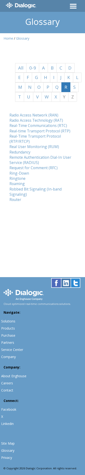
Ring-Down (19, 173)
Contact (7, 390)
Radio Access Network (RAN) (33, 115)
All (20, 68)
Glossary (22, 38)
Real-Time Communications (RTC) (38, 125)
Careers (7, 383)
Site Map (8, 443)
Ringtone (17, 178)
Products (8, 328)
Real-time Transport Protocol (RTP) (39, 131)
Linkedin (7, 423)
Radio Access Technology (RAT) (36, 120)
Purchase (8, 335)
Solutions (8, 321)
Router (15, 199)
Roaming (17, 183)
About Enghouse (13, 376)
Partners (7, 342)
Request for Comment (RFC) (33, 167)
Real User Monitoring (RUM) (34, 146)
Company (8, 356)
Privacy (6, 457)
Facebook (8, 409)
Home (8, 38)
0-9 (32, 68)
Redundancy (19, 152)
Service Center (12, 349)
